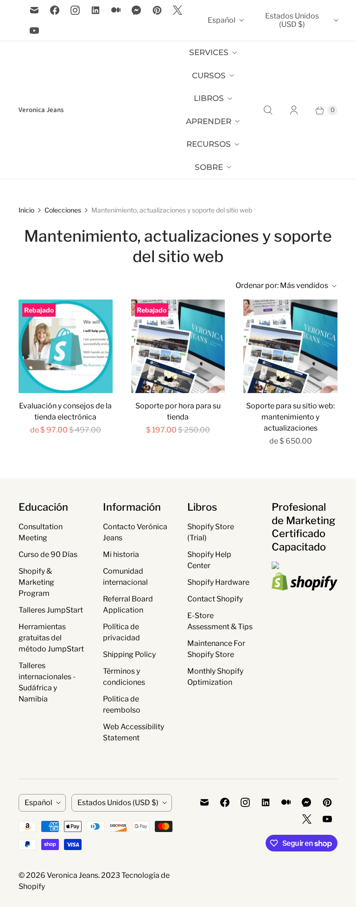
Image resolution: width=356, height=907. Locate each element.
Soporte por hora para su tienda (178, 411)
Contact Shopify (215, 598)
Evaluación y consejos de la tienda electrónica (65, 411)
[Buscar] (268, 110)
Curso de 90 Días (48, 554)
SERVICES (209, 52)
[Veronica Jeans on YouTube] (34, 30)
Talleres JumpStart (51, 610)
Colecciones (62, 210)
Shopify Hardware (218, 582)
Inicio (26, 210)
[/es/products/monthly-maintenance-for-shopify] (178, 347)
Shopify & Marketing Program (36, 582)
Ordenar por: (281, 285)
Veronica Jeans (72, 875)
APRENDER (208, 121)
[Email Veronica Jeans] (34, 10)
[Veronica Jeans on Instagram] (75, 10)
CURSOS (209, 75)
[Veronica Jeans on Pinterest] (157, 10)
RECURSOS (208, 144)
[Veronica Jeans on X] (177, 10)
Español (221, 20)
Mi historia (121, 554)
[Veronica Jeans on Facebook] (54, 10)
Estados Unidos (292, 20)
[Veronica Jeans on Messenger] (136, 10)
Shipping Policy (129, 654)
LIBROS (209, 98)
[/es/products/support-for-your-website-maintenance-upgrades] (290, 347)
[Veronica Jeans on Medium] (116, 10)
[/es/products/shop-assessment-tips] (66, 347)
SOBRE (209, 167)
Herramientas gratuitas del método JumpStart (51, 637)
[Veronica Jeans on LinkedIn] (95, 10)
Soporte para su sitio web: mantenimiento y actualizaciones (290, 416)
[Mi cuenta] (294, 110)
